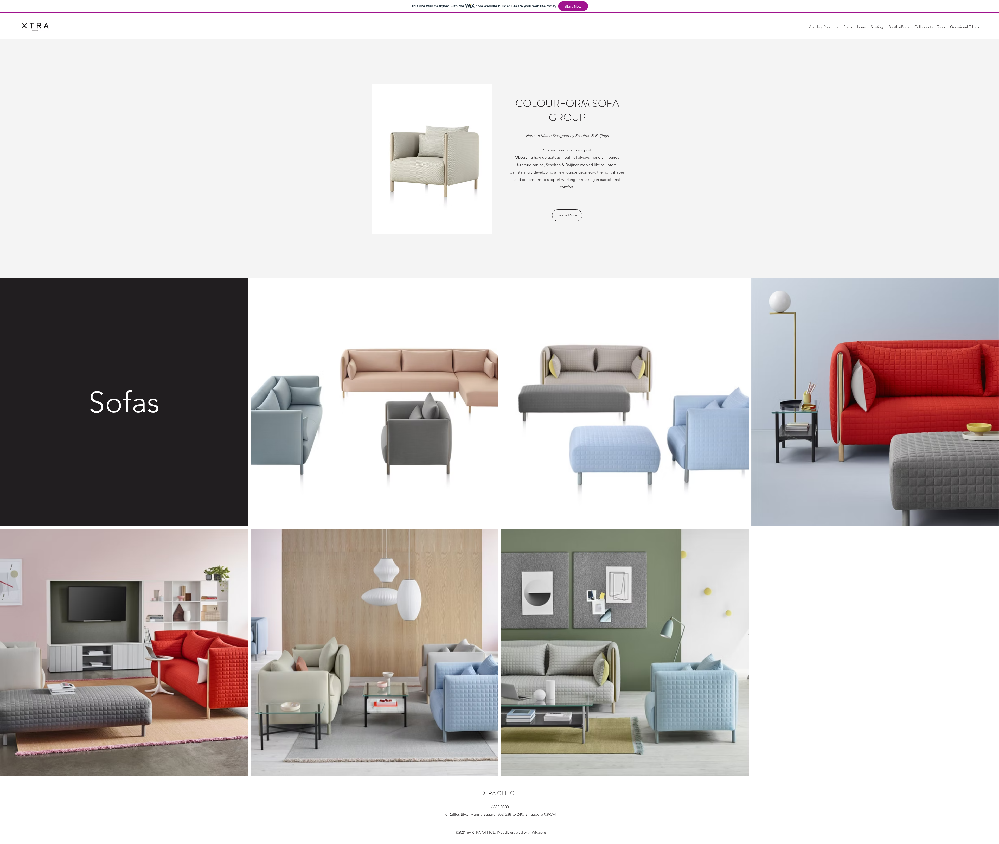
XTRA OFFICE (500, 793)
